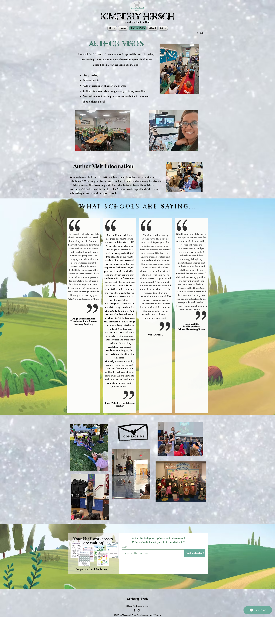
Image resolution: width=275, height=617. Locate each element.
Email (124, 547)
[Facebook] (197, 33)
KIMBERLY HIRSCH (137, 16)
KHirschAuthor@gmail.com (137, 606)
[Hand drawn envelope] (133, 429)
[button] (163, 28)
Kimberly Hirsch (137, 599)
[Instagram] (201, 33)
